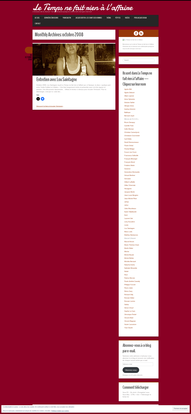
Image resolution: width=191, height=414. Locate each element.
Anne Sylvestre (129, 99)
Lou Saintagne (129, 228)
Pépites (117, 17)
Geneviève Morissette (132, 172)
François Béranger (130, 159)
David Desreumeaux (131, 142)
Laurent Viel (128, 218)
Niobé (126, 271)
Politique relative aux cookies (60, 411)
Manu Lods (128, 232)
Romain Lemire (129, 301)
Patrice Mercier (129, 278)
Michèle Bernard (130, 261)
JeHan (126, 202)
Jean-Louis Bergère (131, 195)
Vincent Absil (128, 318)
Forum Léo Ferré (130, 152)
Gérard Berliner (129, 175)
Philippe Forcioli (129, 284)
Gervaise (127, 179)
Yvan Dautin (67, 17)
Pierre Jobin (128, 288)
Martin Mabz (128, 248)
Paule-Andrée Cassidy (132, 281)
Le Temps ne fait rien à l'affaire (82, 7)
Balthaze (127, 112)
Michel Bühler (129, 258)
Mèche (126, 251)
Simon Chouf (128, 308)
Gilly (131, 294)
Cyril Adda (127, 139)
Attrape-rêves (129, 106)
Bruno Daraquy (129, 122)
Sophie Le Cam (129, 311)
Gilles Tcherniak (129, 185)
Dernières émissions (51, 17)
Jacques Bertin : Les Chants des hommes (88, 17)
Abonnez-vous (131, 370)
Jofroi (126, 205)
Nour (126, 275)
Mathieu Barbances (131, 235)
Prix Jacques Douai (140, 17)
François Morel (129, 162)
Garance (127, 169)
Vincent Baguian (130, 321)
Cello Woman (129, 129)
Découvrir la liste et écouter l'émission (49, 106)
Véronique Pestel (130, 314)
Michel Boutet (129, 255)
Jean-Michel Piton (130, 198)
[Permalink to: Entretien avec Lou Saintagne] (73, 60)
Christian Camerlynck (131, 132)
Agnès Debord (129, 92)
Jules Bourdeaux (130, 208)
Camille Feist (128, 126)
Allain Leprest (129, 96)
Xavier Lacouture (130, 324)
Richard (127, 294)
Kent (126, 215)
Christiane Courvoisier (132, 135)
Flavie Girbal (128, 145)
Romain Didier (129, 298)
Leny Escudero (129, 222)
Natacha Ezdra (129, 265)
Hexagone (128, 188)
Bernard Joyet (129, 116)
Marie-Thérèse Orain (131, 245)
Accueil (37, 17)
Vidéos (127, 17)
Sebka (126, 304)
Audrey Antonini (129, 109)
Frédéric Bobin (129, 165)
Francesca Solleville (131, 155)
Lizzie (126, 225)
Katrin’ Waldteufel (130, 212)
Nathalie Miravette (130, 268)
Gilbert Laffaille (129, 182)
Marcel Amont (129, 241)
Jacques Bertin (129, 192)
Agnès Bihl (128, 89)
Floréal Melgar (129, 149)
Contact (38, 23)
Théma (108, 17)
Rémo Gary (128, 291)
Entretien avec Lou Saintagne (56, 79)
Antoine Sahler (129, 102)
